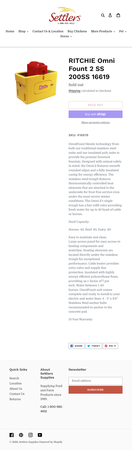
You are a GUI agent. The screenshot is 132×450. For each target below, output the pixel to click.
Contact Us (17, 394)
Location (15, 383)
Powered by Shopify (50, 442)
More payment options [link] (95, 122)
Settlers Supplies (29, 442)
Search (14, 378)
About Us (15, 388)
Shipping (74, 90)
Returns (15, 399)
